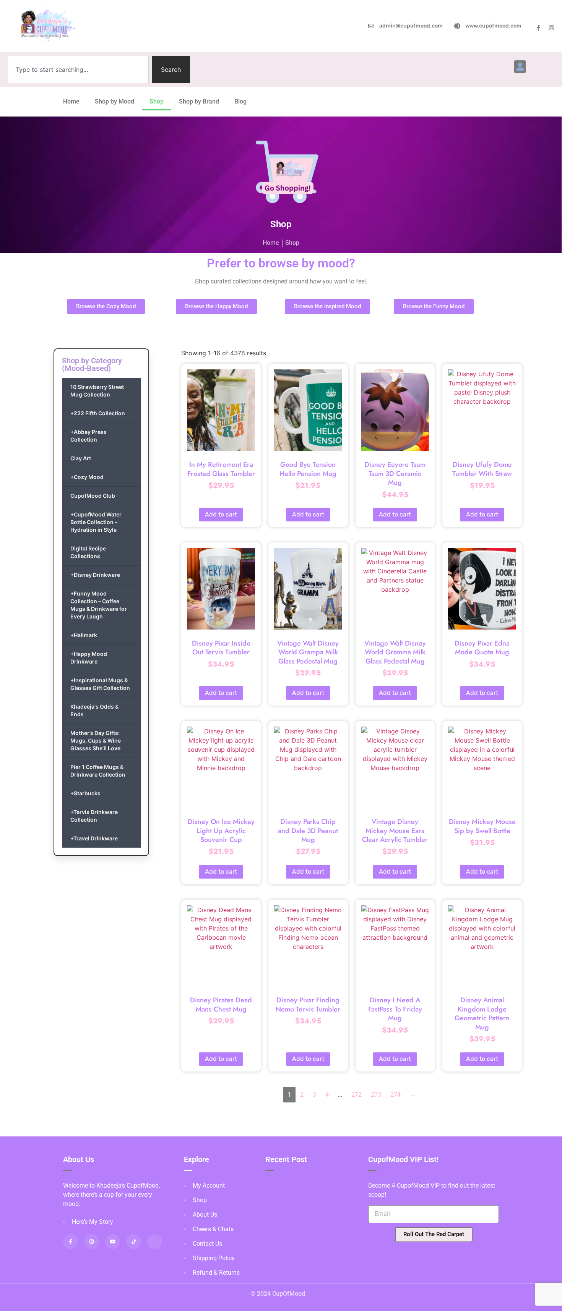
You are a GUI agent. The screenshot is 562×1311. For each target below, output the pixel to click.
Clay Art (80, 458)
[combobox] (78, 69)
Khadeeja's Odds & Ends (94, 710)
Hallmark (83, 635)
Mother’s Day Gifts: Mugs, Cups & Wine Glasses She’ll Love (95, 740)
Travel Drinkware (94, 838)
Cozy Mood (87, 477)
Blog (240, 101)
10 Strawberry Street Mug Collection (97, 391)
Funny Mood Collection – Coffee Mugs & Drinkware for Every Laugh (98, 605)
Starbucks (85, 793)
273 (376, 1094)
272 (356, 1094)
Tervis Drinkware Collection (94, 816)
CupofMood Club (92, 495)
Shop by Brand (199, 101)
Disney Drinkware (95, 574)
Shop (156, 101)
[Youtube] (112, 1241)
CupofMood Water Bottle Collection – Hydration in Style (96, 522)
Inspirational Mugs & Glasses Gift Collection (100, 684)
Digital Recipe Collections (88, 552)
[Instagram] (551, 28)
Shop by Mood (114, 101)
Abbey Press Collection (88, 436)
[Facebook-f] (538, 28)
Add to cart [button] (221, 514)
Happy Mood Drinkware (88, 658)
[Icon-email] (154, 1241)
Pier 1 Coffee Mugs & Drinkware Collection (97, 771)
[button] (520, 66)
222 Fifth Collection (97, 413)
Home (71, 101)
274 (395, 1094)
